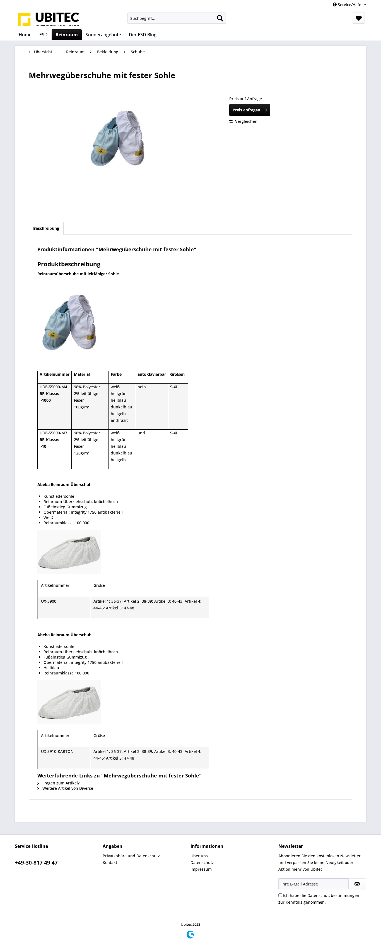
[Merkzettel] (359, 18)
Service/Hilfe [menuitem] (349, 4)
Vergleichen (245, 121)
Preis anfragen (246, 110)
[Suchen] (220, 18)
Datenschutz (202, 862)
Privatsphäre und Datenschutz (131, 855)
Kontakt (110, 862)
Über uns (199, 855)
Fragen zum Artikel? (60, 783)
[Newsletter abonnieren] (357, 883)
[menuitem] (176, 18)
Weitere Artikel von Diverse (67, 788)
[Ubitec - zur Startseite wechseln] (48, 20)
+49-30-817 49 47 (36, 862)
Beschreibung (46, 228)
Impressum (201, 869)
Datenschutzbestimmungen (333, 895)
